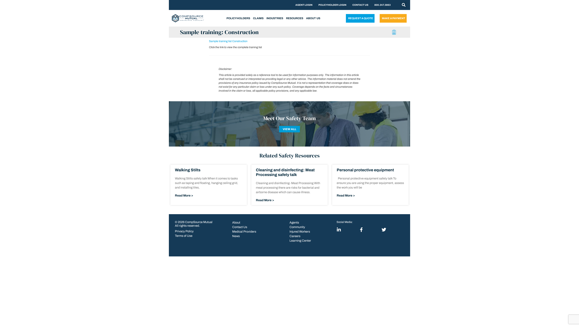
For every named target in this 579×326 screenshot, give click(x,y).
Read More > (184, 195)
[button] (403, 5)
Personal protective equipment (365, 170)
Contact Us (360, 5)
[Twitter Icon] (384, 229)
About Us (313, 18)
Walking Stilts (187, 170)
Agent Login (303, 5)
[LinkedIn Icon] (339, 229)
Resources (294, 18)
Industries (274, 18)
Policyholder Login (332, 5)
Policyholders (238, 18)
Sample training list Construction (228, 41)
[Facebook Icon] (361, 229)
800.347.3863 (382, 5)
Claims (258, 18)
